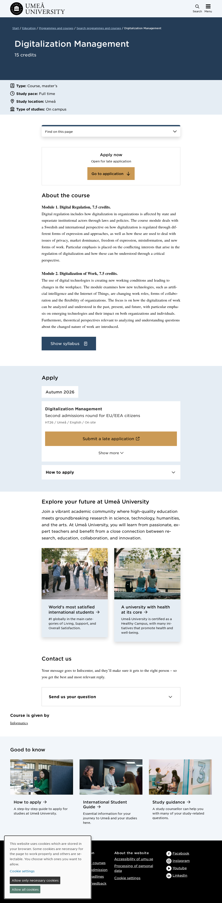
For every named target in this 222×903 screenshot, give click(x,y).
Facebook (181, 853)
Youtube (180, 868)
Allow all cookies (25, 889)
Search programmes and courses (99, 28)
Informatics (19, 722)
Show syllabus (66, 343)
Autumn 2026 (60, 392)
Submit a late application (108, 438)
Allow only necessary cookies (35, 880)
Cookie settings (127, 878)
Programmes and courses (56, 28)
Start (15, 28)
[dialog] (47, 867)
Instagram (181, 860)
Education (29, 28)
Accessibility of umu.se (133, 859)
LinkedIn (180, 875)
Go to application (107, 173)
